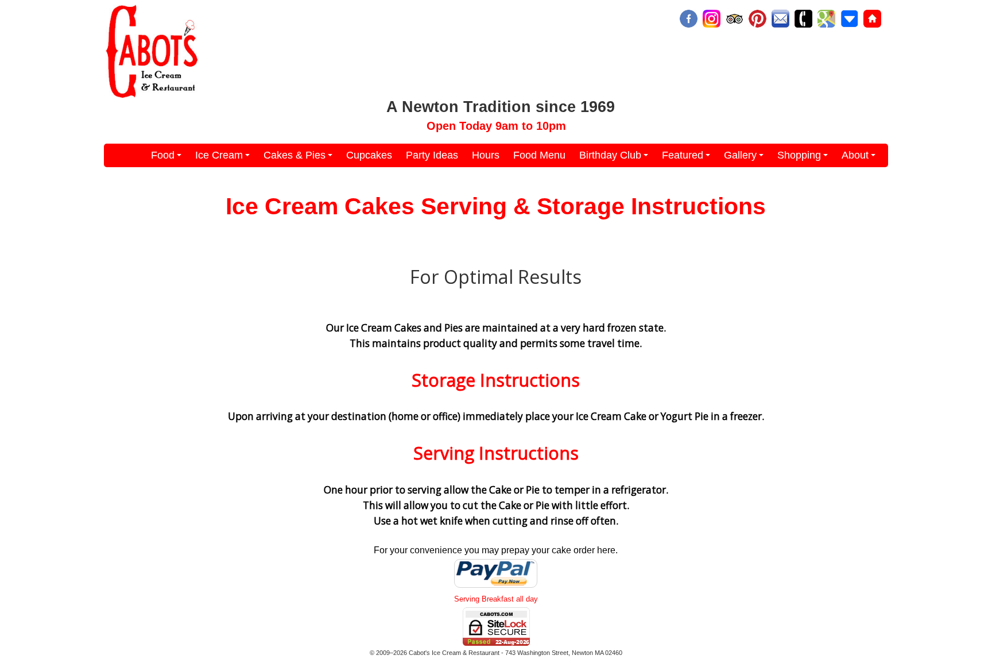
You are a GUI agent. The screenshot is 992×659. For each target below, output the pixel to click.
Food (168, 158)
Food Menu (539, 155)
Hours (485, 155)
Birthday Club (615, 158)
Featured (688, 158)
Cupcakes (369, 155)
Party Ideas (432, 155)
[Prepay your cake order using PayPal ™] (495, 587)
